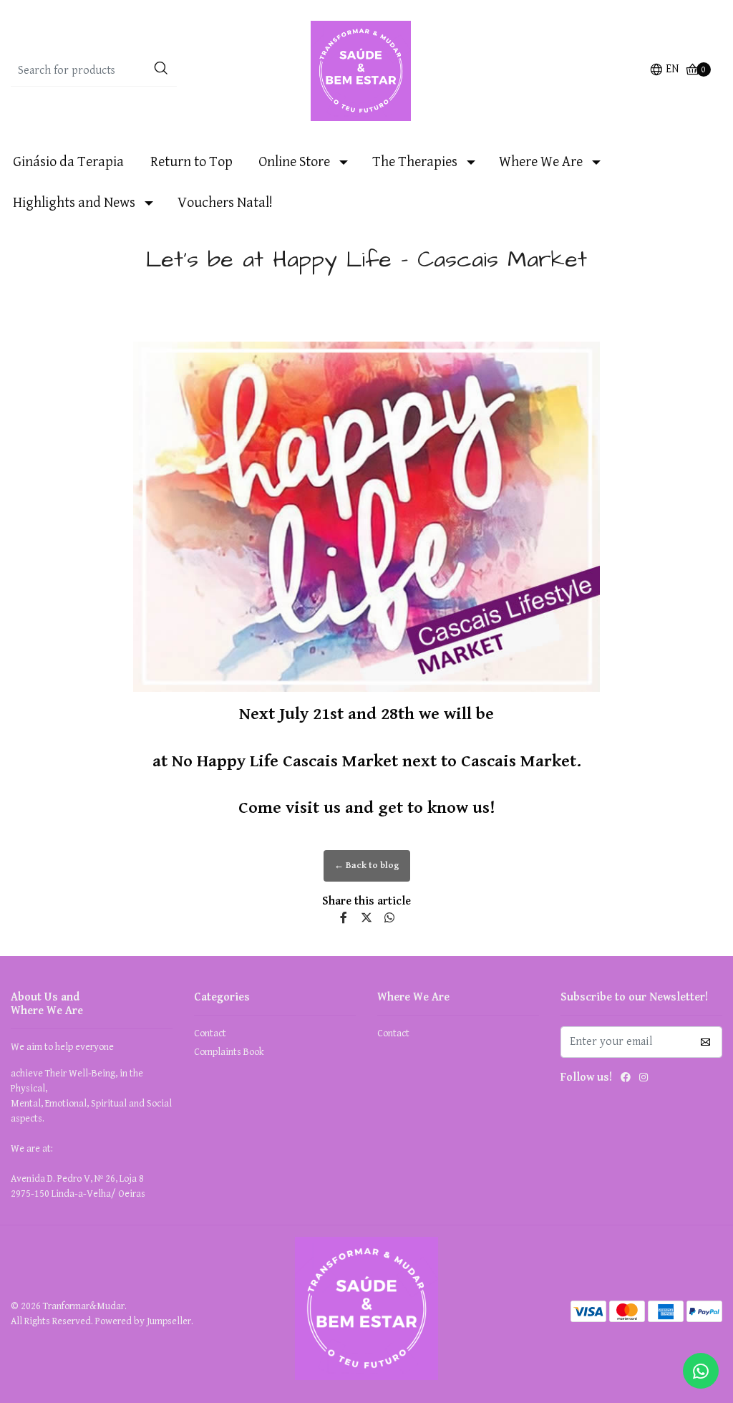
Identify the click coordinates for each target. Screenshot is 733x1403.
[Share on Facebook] (343, 918)
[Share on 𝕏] (366, 918)
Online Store (294, 162)
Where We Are (541, 162)
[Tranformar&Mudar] (366, 70)
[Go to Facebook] (626, 1080)
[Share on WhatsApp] (389, 918)
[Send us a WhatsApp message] (701, 1371)
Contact (210, 1033)
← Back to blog (366, 865)
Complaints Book (229, 1052)
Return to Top (191, 162)
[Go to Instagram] (643, 1080)
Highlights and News (74, 203)
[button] (664, 71)
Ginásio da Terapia (68, 162)
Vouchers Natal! (225, 203)
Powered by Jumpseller (143, 1321)
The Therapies (414, 162)
